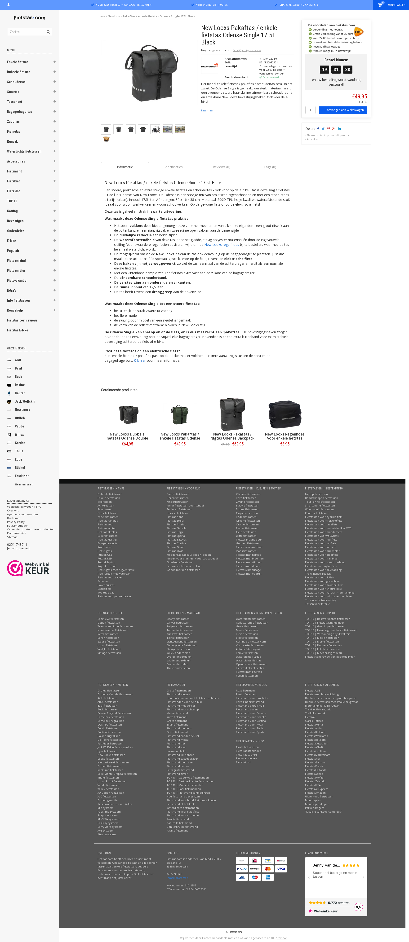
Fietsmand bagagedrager (182, 758)
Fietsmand (14, 171)
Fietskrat (13, 181)
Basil (18, 368)
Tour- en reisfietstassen (320, 501)
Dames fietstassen (178, 494)
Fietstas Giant (175, 547)
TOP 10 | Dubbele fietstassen (323, 645)
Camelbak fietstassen (111, 717)
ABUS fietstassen (108, 702)
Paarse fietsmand (177, 830)
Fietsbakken (243, 762)
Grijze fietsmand (177, 732)
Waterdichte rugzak (248, 656)
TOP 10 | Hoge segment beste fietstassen (331, 630)
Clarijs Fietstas (314, 720)
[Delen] (318, 128)
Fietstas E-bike (17, 330)
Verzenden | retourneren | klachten (30, 529)
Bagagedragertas (19, 112)
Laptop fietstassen (316, 494)
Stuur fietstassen (108, 513)
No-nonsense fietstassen (113, 630)
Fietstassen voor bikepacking (323, 570)
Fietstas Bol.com (315, 739)
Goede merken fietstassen (183, 570)
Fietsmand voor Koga (249, 724)
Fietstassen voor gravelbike (322, 581)
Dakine (20, 385)
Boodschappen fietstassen (321, 498)
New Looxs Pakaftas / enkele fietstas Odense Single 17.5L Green (180, 438)
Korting (12, 211)
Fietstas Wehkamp (316, 736)
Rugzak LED (105, 558)
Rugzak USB (105, 554)
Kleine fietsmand (177, 713)
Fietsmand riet (176, 743)
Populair (13, 251)
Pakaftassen (105, 509)
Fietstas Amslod (176, 524)
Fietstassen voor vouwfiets (321, 535)
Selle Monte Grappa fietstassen (117, 773)
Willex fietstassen (108, 789)
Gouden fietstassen (248, 543)
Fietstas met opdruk (248, 573)
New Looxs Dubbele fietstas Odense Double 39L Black (127, 438)
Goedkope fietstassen (180, 562)
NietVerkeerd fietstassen (113, 762)
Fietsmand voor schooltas (183, 815)
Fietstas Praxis (314, 766)
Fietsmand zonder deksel (183, 736)
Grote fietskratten (247, 747)
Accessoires (16, 161)
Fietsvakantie (17, 280)
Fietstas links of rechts (250, 668)
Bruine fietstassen (247, 509)
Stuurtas (13, 92)
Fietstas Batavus (177, 539)
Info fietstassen (18, 300)
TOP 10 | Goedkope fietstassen (325, 626)
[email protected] (18, 548)
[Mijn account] (8, 4)
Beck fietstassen (108, 709)
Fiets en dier (16, 271)
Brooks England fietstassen (114, 713)
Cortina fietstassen (109, 732)
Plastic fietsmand (246, 694)
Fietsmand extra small (250, 705)
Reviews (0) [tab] (221, 167)
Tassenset (14, 102)
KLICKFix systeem (109, 819)
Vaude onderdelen (179, 660)
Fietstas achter (107, 528)
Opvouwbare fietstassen (251, 664)
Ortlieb (20, 418)
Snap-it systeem (108, 815)
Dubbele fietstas (18, 72)
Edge (18, 459)
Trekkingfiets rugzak (318, 573)
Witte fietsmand (177, 717)
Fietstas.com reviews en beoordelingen (330, 656)
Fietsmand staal (176, 747)
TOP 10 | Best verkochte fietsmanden (190, 781)
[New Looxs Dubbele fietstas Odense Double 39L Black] (127, 414)
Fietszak (310, 717)
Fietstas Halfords (315, 770)
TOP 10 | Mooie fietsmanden (185, 785)
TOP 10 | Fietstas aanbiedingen (325, 622)
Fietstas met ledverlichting (322, 694)
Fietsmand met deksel (181, 705)
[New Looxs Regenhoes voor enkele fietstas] (285, 414)
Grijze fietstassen (247, 513)
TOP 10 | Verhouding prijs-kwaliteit (327, 634)
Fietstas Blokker (315, 732)
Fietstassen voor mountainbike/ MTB (328, 528)
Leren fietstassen (108, 637)
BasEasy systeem (108, 823)
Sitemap (12, 537)
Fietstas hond (175, 517)
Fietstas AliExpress (316, 789)
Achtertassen (106, 505)
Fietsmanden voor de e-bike (185, 702)
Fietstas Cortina (176, 543)
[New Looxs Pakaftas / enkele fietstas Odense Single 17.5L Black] (149, 74)
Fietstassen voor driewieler (322, 551)
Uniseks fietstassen (178, 513)
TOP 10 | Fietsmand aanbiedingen (188, 792)
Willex (19, 434)
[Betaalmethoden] (242, 860)
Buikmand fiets (176, 751)
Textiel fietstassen (178, 637)
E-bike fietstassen (247, 637)
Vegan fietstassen (247, 675)
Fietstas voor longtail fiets (321, 566)
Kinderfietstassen (177, 501)
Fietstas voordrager (110, 577)
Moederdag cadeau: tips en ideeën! (189, 554)
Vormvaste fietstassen (250, 645)
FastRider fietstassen (110, 743)
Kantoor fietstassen (317, 513)
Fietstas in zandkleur (249, 539)
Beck (18, 377)
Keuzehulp (15, 310)
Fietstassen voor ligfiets (319, 577)
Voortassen (105, 501)
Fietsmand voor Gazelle (251, 717)
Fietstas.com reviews (22, 320)
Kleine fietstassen (247, 634)
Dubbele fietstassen (110, 494)
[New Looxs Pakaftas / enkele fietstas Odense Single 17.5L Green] (180, 414)
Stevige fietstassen (178, 649)
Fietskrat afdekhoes (248, 751)
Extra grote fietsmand (180, 770)
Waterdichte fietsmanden (183, 808)
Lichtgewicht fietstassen (182, 641)
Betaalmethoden (17, 525)
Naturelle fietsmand (179, 823)
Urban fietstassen (108, 645)
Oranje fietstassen (247, 524)
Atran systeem (107, 834)
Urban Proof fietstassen (112, 781)
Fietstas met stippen (249, 562)
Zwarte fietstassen (247, 501)
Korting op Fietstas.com (251, 641)
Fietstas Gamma (315, 762)
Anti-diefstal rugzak (248, 649)
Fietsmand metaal (178, 739)
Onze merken (16, 348)
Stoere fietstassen (109, 641)
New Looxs (22, 410)
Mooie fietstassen (247, 630)
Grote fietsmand (177, 720)
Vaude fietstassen (109, 785)
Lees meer (207, 110)
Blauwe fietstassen (247, 505)
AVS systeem (106, 830)
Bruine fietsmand (177, 724)
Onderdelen (16, 231)
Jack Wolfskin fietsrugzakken (115, 747)
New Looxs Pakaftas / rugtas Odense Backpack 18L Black (232, 438)
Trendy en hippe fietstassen (115, 626)
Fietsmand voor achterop (183, 709)
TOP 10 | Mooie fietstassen (322, 637)
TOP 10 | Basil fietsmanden (184, 789)
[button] (54, 62)
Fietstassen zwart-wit (249, 547)
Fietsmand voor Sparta (250, 732)
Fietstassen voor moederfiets (323, 532)
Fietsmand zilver (177, 773)
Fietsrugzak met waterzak (114, 573)
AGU (18, 360)
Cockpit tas (104, 588)
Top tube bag (106, 592)
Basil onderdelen (177, 664)
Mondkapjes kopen (317, 804)
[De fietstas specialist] (29, 17)
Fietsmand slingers (178, 694)
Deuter (20, 393)
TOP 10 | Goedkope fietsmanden (188, 777)
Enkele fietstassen (109, 498)
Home (101, 16)
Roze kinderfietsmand (250, 702)
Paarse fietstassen (247, 528)
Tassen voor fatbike (317, 604)
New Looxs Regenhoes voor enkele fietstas (285, 436)
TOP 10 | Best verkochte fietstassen (327, 619)
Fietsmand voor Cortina (251, 720)
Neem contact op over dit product (329, 135)
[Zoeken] (48, 29)
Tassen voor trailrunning (320, 600)
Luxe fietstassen (108, 535)
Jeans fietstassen (246, 551)
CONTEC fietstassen (110, 724)
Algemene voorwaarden (22, 514)
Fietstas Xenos (314, 773)
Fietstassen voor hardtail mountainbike (330, 592)
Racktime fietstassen (110, 770)
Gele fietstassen (246, 532)
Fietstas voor (106, 524)
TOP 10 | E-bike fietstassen (322, 641)
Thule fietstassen (108, 777)
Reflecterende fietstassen (252, 622)
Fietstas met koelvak (249, 671)
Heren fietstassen (178, 498)
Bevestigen (15, 221)
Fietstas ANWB (314, 747)
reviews (282, 938)
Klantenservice (16, 533)
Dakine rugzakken (109, 736)
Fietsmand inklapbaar (180, 755)
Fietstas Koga (175, 532)
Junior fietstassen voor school (185, 505)
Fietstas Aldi (312, 758)
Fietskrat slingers (246, 758)
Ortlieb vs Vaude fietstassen (115, 694)
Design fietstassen (109, 622)
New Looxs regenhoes (221, 244)
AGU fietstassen (107, 698)
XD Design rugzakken (111, 792)
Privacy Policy (16, 522)
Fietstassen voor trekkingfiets (323, 520)
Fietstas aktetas (107, 532)
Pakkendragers (314, 808)
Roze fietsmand (246, 690)
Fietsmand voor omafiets (251, 698)
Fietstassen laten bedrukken (184, 566)
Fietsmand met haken (180, 762)
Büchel (20, 468)
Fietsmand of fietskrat (180, 804)
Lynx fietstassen (107, 751)
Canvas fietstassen (178, 622)
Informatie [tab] (125, 167)
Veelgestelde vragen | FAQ (24, 506)
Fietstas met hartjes (248, 554)
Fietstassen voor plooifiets (321, 554)
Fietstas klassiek (107, 539)
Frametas (13, 131)
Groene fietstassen (248, 520)
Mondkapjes (312, 800)
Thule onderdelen (178, 668)
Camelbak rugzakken (111, 720)
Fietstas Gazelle (177, 528)
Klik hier (140, 360)
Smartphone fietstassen (320, 505)
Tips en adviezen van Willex (115, 804)
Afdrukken (313, 139)
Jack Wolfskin (25, 401)
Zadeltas (13, 121)
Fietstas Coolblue (316, 751)
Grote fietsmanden (179, 690)
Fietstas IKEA (313, 785)
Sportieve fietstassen (111, 619)
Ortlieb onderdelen (179, 656)
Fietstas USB (312, 690)
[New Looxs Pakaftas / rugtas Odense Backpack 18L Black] (232, 414)
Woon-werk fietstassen (319, 509)
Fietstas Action (314, 728)
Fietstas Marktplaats (317, 755)
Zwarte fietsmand (178, 819)
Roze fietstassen (246, 498)
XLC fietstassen (107, 796)
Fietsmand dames (178, 766)
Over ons (13, 510)
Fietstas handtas (108, 520)
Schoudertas (16, 82)
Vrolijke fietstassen (109, 649)
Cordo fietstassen (108, 728)
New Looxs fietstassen (111, 755)
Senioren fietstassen (179, 509)
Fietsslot (13, 191)
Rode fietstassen (246, 517)
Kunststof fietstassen (179, 634)
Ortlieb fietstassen (109, 690)
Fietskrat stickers (246, 754)
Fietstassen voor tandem (320, 547)
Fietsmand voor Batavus (251, 713)
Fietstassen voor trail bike (321, 558)
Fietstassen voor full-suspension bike (328, 596)
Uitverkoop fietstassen (319, 796)
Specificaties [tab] (173, 167)
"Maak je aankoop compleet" (323, 811)
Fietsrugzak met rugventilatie (116, 570)
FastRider (22, 476)
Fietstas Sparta (176, 535)
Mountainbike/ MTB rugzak (322, 705)
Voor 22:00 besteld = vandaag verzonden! (124, 4)
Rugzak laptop (106, 562)
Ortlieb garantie (108, 800)
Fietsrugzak (105, 551)
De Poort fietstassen (110, 739)
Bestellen (127, 454)
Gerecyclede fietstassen (182, 645)
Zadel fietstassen (108, 517)
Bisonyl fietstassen (178, 619)
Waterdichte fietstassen (24, 151)
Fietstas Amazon (315, 792)
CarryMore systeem (110, 826)
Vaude (19, 426)
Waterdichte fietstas (248, 660)
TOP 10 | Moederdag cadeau (323, 653)
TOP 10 (12, 201)
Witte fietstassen (246, 535)
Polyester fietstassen (180, 626)
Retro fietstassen (108, 634)
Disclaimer (14, 518)
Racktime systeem (109, 811)
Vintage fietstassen (109, 653)
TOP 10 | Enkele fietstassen (322, 649)
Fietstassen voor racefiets (321, 524)
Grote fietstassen (247, 626)
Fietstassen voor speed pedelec (325, 562)
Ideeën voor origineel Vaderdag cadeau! (192, 558)
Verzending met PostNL (212, 4)
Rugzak (12, 141)
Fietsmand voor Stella (249, 728)
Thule (19, 451)
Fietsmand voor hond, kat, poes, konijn (191, 800)
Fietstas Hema (314, 724)
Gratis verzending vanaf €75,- (300, 4)
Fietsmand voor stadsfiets (183, 811)
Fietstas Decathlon (316, 743)
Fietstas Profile (314, 777)
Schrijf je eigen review (247, 50)
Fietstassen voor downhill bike (324, 585)
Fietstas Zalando (315, 781)
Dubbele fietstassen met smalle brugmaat (331, 702)
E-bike (11, 241)
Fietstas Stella (175, 520)
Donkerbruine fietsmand (182, 826)
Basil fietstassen (107, 705)
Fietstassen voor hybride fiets (323, 517)
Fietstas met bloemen (250, 558)
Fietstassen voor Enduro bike (323, 588)
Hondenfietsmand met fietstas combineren (194, 698)
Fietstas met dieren (248, 566)
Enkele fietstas (17, 62)
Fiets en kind (16, 261)
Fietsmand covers (247, 709)
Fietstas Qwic (175, 551)
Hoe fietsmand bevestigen (183, 796)
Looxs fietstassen (108, 758)
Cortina (20, 443)
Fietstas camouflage (248, 570)
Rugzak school (107, 566)
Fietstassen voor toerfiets (321, 539)
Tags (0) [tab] (270, 167)
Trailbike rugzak (315, 713)
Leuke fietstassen (247, 653)
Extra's (11, 290)
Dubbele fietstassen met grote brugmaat (330, 698)
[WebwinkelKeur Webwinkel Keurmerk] (37, 568)
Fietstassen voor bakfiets (320, 543)
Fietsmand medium (179, 728)
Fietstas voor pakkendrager (115, 596)
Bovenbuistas (106, 585)
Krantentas (104, 547)
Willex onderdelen (178, 653)
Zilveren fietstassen (248, 494)
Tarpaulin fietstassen (180, 630)
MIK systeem (106, 808)
